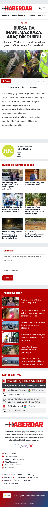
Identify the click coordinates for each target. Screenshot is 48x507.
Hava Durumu (10, 454)
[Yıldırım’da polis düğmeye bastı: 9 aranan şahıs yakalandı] (12, 175)
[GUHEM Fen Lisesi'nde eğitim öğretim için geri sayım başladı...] (12, 199)
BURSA (5, 15)
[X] (22, 446)
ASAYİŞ (31, 15)
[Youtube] (31, 446)
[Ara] (40, 8)
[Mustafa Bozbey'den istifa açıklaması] (35, 175)
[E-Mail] (19, 154)
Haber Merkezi (15, 87)
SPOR (6, 481)
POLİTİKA (42, 15)
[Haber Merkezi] (8, 151)
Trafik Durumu (11, 456)
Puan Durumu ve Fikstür (14, 459)
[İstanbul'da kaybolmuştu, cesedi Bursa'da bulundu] (35, 224)
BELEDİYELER (18, 15)
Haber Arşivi (10, 468)
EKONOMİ (34, 478)
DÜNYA (16, 481)
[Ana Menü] (44, 8)
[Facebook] (17, 446)
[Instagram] (26, 446)
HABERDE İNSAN (11, 483)
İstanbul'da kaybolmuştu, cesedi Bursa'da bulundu (34, 234)
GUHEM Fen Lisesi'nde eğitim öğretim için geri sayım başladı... (12, 209)
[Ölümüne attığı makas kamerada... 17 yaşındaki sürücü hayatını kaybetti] (12, 224)
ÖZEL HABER (21, 478)
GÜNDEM (27, 481)
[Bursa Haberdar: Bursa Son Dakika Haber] (17, 8)
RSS (8, 495)
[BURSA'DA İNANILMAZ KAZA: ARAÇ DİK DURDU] (24, 64)
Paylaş (7, 81)
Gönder (8, 278)
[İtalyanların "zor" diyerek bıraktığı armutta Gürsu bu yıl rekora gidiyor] (35, 199)
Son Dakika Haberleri (14, 465)
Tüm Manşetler (11, 462)
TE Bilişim (30, 503)
